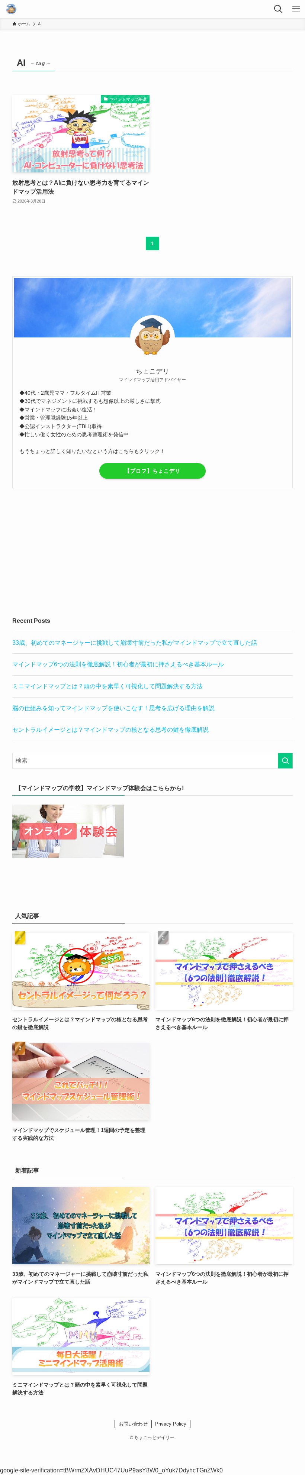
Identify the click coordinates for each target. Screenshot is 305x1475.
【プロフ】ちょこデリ (152, 471)
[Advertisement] (152, 552)
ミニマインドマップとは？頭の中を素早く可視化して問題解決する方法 (107, 686)
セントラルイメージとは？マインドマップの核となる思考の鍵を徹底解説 (110, 730)
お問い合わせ (133, 1424)
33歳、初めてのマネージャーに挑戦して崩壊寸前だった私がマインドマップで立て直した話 (134, 643)
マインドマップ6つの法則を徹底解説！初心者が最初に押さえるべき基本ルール (118, 664)
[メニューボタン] (296, 9)
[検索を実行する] (285, 761)
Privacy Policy (170, 1424)
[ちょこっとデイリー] (11, 9)
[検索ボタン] (278, 9)
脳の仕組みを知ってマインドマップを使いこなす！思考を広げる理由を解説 (113, 708)
